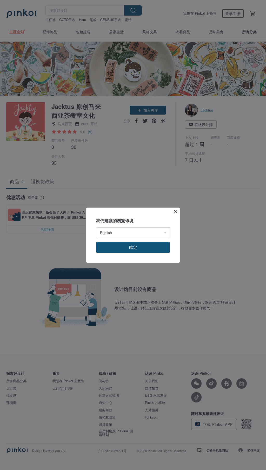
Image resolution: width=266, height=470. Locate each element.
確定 (133, 247)
